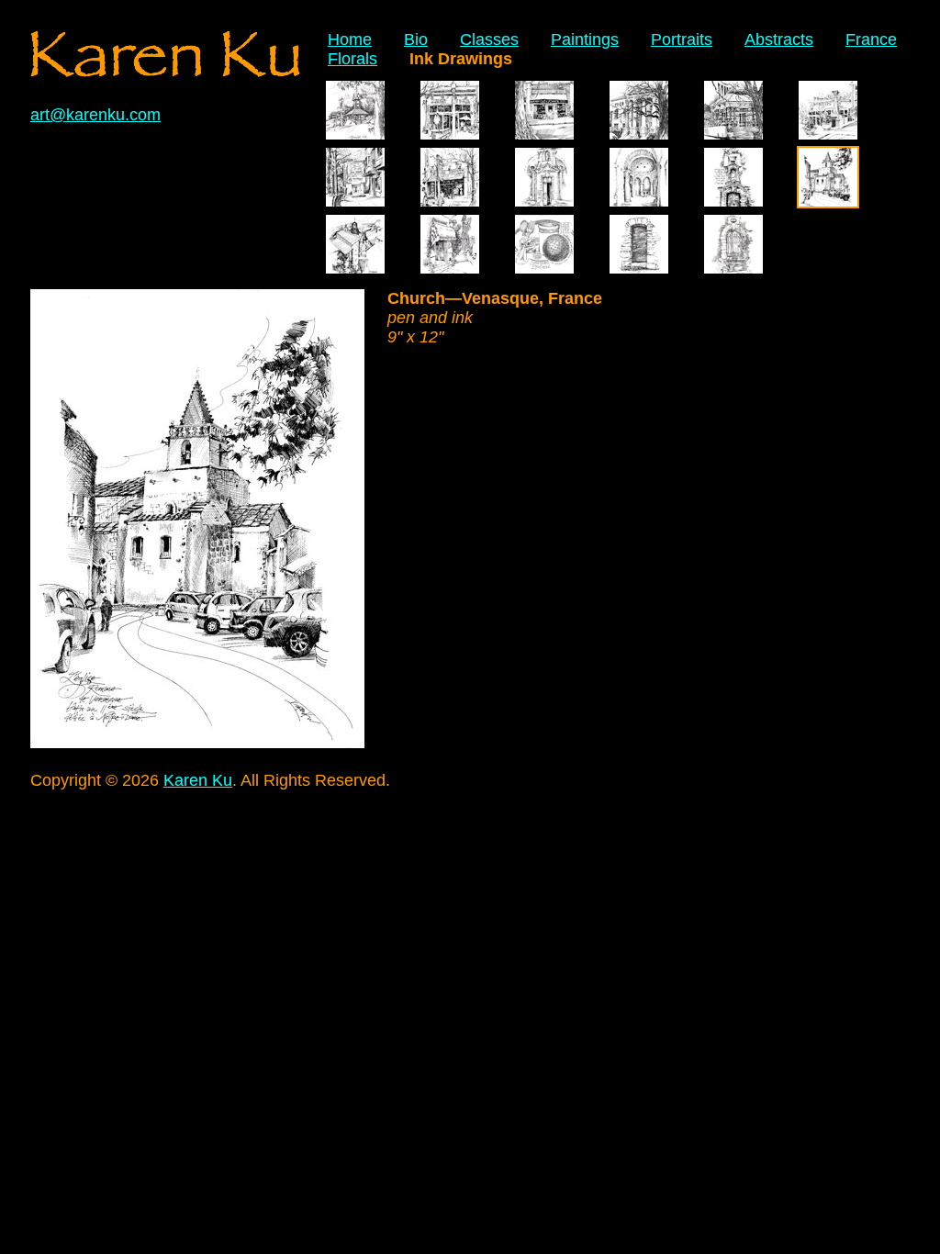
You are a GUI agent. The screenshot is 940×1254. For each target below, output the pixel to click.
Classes (489, 39)
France (871, 39)
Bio (416, 39)
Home (350, 39)
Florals (352, 59)
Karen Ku (197, 780)
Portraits (681, 39)
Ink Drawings (460, 59)
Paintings (585, 39)
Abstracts (778, 39)
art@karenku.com (95, 115)
